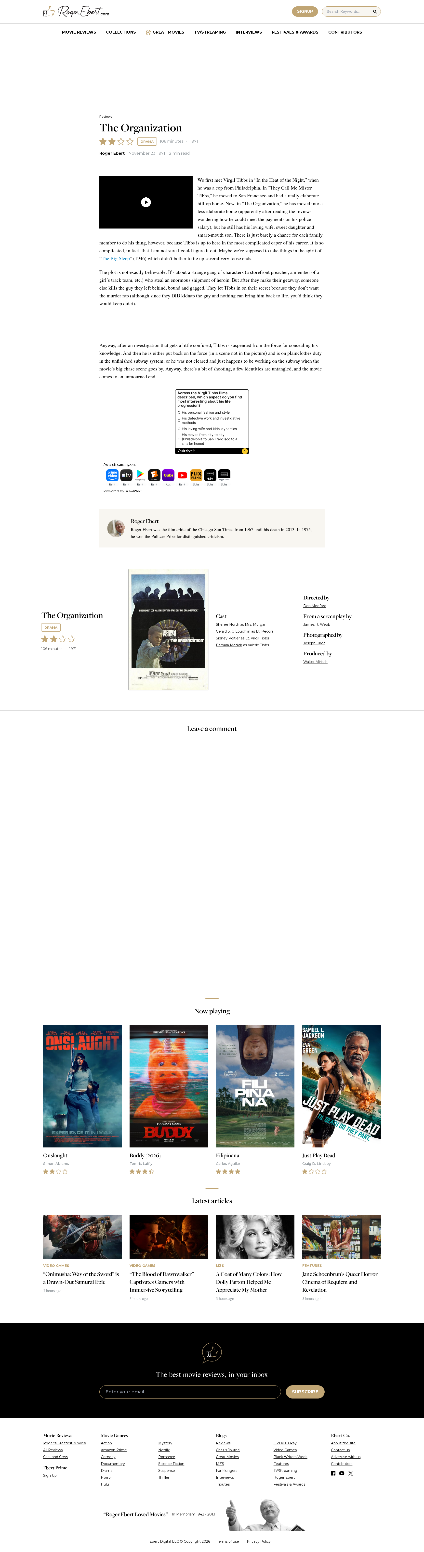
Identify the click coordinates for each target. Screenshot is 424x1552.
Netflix (164, 1450)
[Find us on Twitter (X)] (350, 1473)
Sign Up (50, 1475)
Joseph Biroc (314, 643)
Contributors (345, 32)
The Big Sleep (116, 258)
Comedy (108, 1457)
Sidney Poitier (228, 638)
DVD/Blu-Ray (285, 1443)
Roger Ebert (112, 153)
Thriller (163, 1477)
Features (281, 1464)
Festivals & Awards (295, 32)
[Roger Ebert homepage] (76, 11)
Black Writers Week (290, 1457)
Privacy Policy (259, 1541)
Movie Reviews (79, 32)
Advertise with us (345, 1457)
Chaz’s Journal (228, 1450)
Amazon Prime (114, 1450)
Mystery (165, 1443)
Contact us (340, 1450)
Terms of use (228, 1541)
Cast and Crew (55, 1457)
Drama (147, 141)
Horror (106, 1477)
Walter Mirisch (315, 662)
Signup (305, 11)
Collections (121, 32)
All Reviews (53, 1450)
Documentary (113, 1464)
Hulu (105, 1484)
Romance (166, 1457)
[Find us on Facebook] (333, 1473)
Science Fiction (171, 1464)
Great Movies (168, 32)
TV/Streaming (210, 32)
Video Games (285, 1450)
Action (106, 1443)
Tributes (223, 1484)
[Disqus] (211, 925)
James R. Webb (316, 624)
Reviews (105, 116)
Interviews (249, 32)
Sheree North (227, 624)
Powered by (113, 491)
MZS (220, 1464)
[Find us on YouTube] (341, 1473)
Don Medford (314, 606)
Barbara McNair (229, 645)
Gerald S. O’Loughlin (233, 631)
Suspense (166, 1470)
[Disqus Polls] (212, 802)
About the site (343, 1443)
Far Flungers (226, 1470)
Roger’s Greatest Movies (64, 1443)
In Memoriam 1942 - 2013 (193, 1514)
